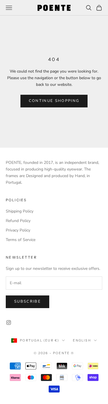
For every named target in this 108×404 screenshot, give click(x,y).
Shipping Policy (19, 211)
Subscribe (27, 301)
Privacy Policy (18, 230)
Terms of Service (20, 239)
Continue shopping (54, 100)
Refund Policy (18, 220)
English (82, 340)
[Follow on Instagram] (9, 322)
